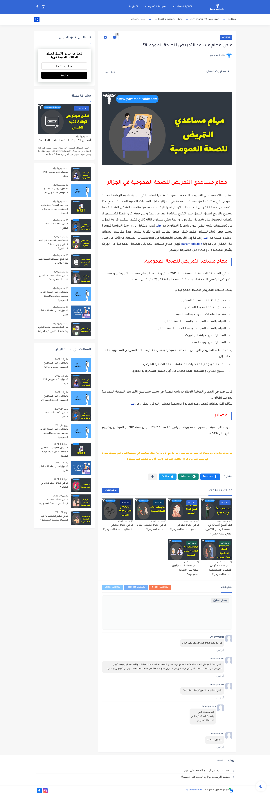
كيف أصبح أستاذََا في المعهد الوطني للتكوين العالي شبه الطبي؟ (218, 529)
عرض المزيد (110, 490)
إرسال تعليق (220, 600)
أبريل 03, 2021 (61, 444)
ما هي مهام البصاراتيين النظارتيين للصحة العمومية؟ (185, 570)
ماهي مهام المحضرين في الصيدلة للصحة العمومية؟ (54, 518)
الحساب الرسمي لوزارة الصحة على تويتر (207, 770)
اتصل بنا (133, 7)
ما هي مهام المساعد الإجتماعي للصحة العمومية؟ (53, 501)
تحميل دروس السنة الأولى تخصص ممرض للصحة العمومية (54, 296)
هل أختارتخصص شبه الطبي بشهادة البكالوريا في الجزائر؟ (53, 329)
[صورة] (81, 174)
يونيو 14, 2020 (61, 409)
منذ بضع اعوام (223, 521)
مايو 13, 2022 (61, 359)
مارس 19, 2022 (60, 495)
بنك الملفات (138, 19)
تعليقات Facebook (136, 587)
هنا (159, 226)
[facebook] (37, 6)
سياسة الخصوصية (155, 7)
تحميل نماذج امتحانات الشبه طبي (53, 313)
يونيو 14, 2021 (61, 425)
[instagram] (43, 6)
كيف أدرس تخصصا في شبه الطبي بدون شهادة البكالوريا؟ (53, 244)
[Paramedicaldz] (217, 7)
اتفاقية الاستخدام (182, 7)
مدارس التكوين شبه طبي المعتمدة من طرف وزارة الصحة (54, 209)
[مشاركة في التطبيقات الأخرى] (152, 477)
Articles (226, 37)
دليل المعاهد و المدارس (168, 19)
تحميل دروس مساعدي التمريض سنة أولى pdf (56, 191)
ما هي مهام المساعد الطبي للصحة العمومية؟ (53, 277)
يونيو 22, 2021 (61, 512)
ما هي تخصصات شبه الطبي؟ (57, 226)
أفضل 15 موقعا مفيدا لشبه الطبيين (64, 141)
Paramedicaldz (194, 790)
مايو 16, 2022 (61, 376)
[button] (210, 477)
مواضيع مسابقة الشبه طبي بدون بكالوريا (53, 261)
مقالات (232, 19)
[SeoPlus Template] (231, 790)
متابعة (64, 75)
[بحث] (36, 19)
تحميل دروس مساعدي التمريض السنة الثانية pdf (54, 398)
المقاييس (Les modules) (204, 19)
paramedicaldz (191, 244)
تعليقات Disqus (112, 587)
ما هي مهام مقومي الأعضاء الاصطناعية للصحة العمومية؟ (220, 570)
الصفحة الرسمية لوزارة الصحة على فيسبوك (206, 776)
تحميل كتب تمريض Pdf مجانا (55, 174)
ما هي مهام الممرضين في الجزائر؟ (54, 485)
